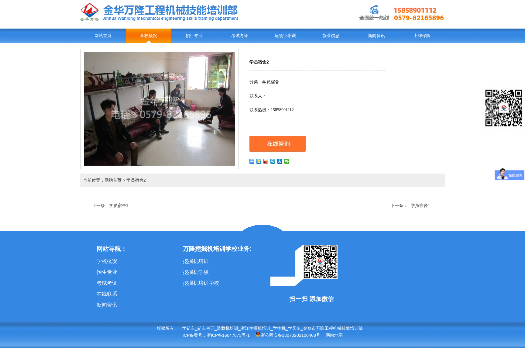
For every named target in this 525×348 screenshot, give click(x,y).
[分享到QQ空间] (259, 161)
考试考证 (239, 35)
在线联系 (107, 294)
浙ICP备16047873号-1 (228, 335)
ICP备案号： (195, 335)
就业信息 (330, 35)
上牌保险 (422, 35)
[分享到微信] (287, 161)
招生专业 (194, 35)
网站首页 (103, 35)
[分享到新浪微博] (266, 161)
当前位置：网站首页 (102, 180)
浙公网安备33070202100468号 (290, 335)
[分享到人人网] (280, 161)
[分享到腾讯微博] (273, 161)
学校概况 (148, 35)
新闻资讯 (376, 35)
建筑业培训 (285, 35)
